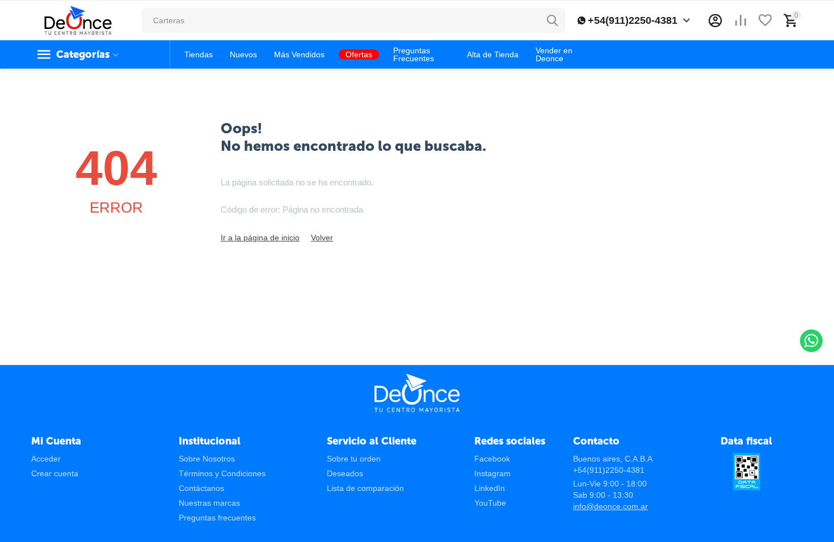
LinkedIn (489, 488)
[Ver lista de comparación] (740, 20)
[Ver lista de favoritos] (765, 20)
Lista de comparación (365, 488)
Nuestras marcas (209, 502)
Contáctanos (201, 488)
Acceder (46, 458)
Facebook (492, 458)
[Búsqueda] (552, 20)
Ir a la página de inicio (260, 237)
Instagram (492, 473)
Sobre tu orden (354, 458)
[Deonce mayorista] (78, 19)
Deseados (345, 473)
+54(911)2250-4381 (632, 20)
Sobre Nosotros (207, 458)
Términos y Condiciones (222, 473)
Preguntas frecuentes (217, 517)
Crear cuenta (54, 473)
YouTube (490, 502)
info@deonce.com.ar (610, 506)
